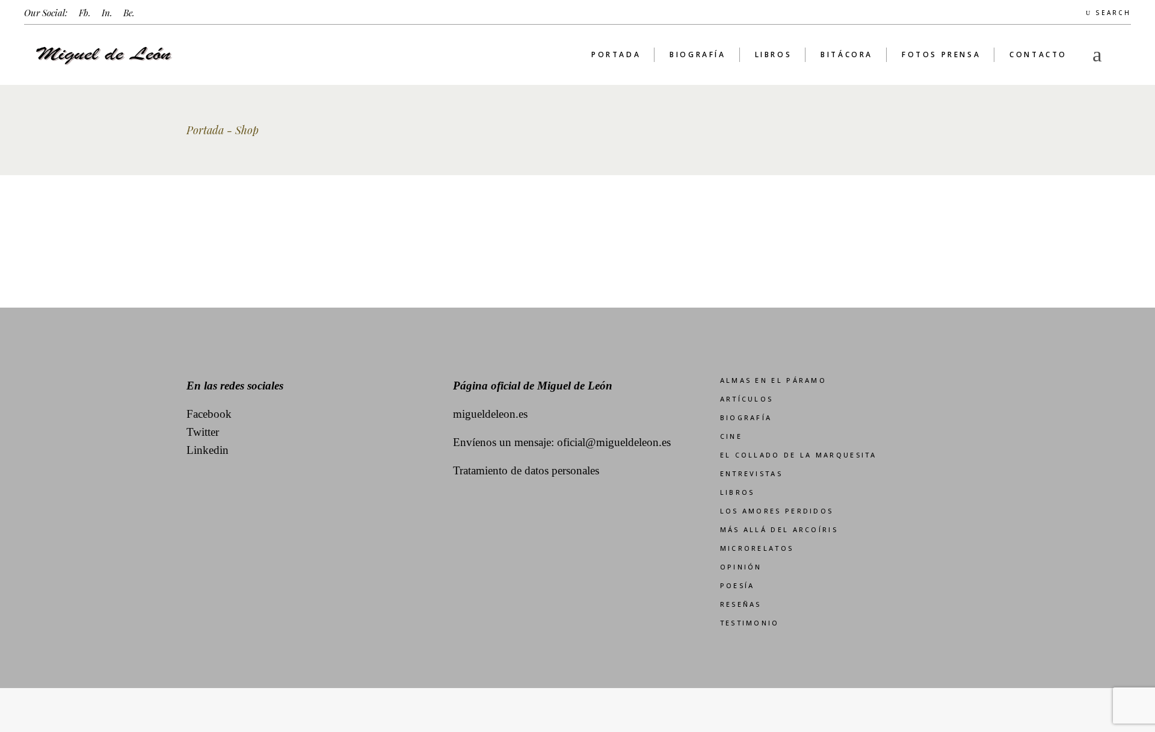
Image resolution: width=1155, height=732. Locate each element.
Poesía (737, 585)
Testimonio (750, 622)
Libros (737, 492)
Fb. (85, 13)
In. (107, 13)
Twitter (202, 432)
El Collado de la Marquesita (798, 454)
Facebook (209, 414)
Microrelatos (757, 548)
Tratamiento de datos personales (526, 470)
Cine (731, 436)
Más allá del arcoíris (779, 529)
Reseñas (741, 604)
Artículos (747, 398)
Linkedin (207, 450)
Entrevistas (751, 473)
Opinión (741, 566)
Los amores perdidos (777, 510)
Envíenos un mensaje (502, 442)
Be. (129, 13)
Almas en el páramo (773, 380)
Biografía (746, 417)
